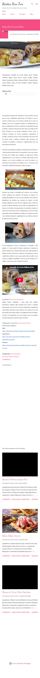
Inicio (4, 14)
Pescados (22, 14)
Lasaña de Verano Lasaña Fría (14, 479)
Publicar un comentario (21, 499)
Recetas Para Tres (12, 4)
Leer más (35, 499)
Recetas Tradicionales (10, 356)
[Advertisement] (20, 428)
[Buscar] (32, 3)
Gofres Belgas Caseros (11, 535)
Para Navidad (15, 354)
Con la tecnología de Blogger (21, 663)
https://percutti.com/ (24, 323)
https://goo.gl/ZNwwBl (16, 299)
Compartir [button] (6, 359)
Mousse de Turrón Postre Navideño (16, 592)
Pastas (12, 14)
